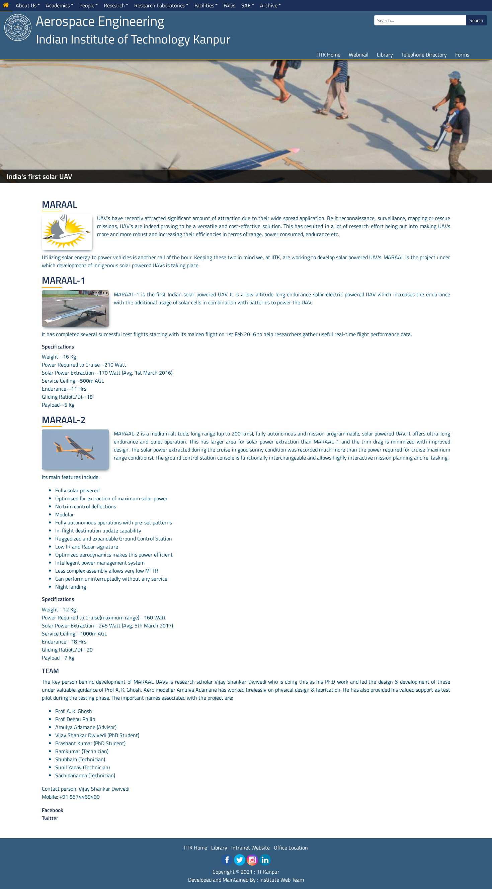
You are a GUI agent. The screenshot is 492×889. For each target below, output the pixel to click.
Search (476, 20)
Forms (462, 55)
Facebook (52, 810)
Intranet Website (250, 848)
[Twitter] (240, 860)
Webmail (358, 55)
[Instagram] (252, 860)
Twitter (50, 818)
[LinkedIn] (265, 860)
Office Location (291, 848)
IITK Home (328, 55)
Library (385, 55)
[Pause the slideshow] (471, 121)
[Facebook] (227, 860)
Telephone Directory (424, 55)
